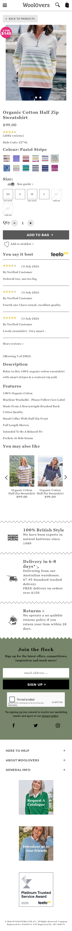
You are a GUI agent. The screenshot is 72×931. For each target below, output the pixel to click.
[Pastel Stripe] (54, 158)
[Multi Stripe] (16, 168)
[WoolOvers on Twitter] (36, 726)
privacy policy (50, 716)
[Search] (57, 5)
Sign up (35, 684)
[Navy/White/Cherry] (45, 168)
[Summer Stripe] (35, 158)
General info (18, 770)
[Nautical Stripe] (45, 158)
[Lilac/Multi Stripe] (16, 158)
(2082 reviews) (13, 135)
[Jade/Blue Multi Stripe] (26, 168)
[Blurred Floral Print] (6, 168)
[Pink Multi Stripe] (26, 158)
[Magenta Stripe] (54, 168)
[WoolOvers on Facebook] (14, 726)
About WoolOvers (22, 760)
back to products (22, 19)
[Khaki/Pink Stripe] (6, 158)
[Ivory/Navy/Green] (35, 168)
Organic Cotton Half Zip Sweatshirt (21, 491)
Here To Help (17, 750)
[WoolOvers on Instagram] (58, 726)
